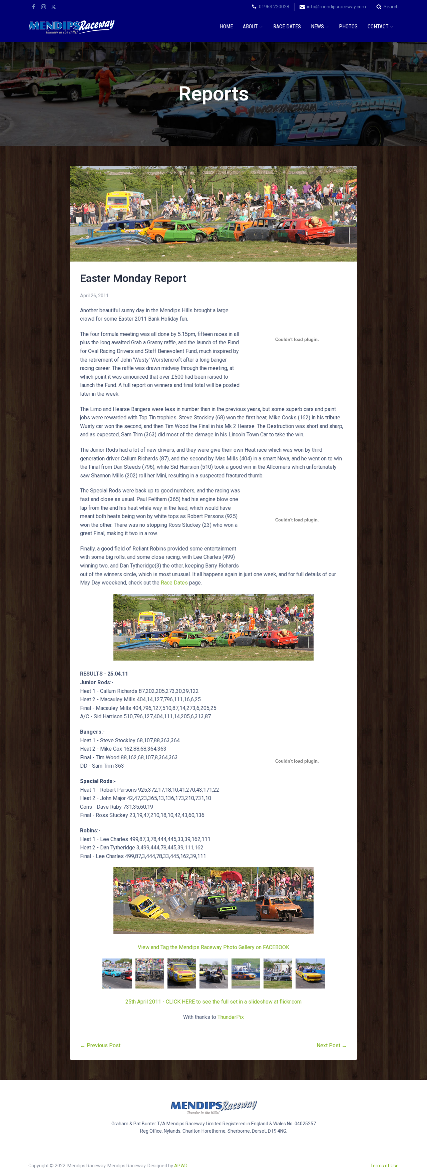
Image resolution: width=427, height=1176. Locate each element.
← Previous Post (100, 1045)
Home (226, 26)
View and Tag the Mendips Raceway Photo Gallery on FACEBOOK (213, 947)
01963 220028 (274, 6)
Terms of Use (384, 1165)
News (317, 26)
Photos (348, 26)
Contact (378, 26)
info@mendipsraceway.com (336, 6)
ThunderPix (231, 1017)
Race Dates (287, 26)
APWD (180, 1165)
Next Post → (332, 1045)
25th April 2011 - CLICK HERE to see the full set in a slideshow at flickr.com (213, 1002)
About (250, 26)
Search (391, 6)
